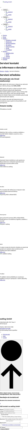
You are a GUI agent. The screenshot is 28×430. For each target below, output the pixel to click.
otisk (4, 336)
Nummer (2, 419)
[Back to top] (11, 365)
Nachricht (3, 422)
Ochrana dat (6, 334)
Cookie (5, 338)
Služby (4, 38)
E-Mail (2, 411)
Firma (4, 37)
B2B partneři (6, 58)
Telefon (2, 413)
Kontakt (5, 59)
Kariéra (5, 51)
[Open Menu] (0, 7)
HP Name (2, 427)
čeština (5, 10)
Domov (5, 35)
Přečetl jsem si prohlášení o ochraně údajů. (11, 424)
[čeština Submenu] (8, 17)
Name (2, 409)
